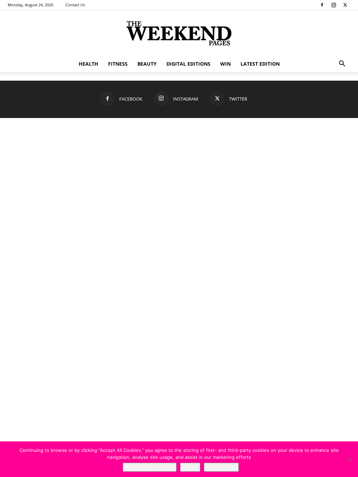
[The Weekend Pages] (179, 33)
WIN (225, 63)
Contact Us (75, 4)
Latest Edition (260, 63)
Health (88, 63)
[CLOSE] (349, 459)
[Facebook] (322, 5)
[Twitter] (345, 5)
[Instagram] (333, 5)
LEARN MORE (221, 467)
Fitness (118, 63)
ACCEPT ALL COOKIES (150, 467)
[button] (342, 64)
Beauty (147, 63)
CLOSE (190, 467)
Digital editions (188, 63)
